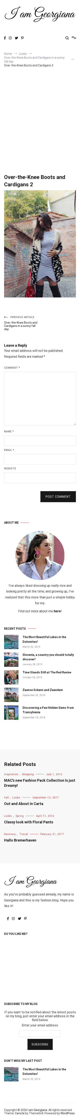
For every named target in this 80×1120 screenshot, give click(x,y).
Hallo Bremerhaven (20, 840)
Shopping (28, 774)
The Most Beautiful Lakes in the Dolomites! (44, 639)
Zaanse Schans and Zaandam (43, 690)
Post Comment (58, 496)
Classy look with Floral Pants (28, 822)
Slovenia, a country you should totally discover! (48, 657)
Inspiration (11, 774)
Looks (16, 797)
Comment (12, 367)
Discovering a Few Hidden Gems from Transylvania (48, 710)
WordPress (68, 1113)
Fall (6, 797)
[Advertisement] (40, 115)
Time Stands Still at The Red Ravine (47, 672)
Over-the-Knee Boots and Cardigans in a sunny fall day (20, 323)
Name (9, 431)
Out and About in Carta (23, 803)
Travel (23, 834)
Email (9, 450)
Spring (20, 816)
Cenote (20, 1113)
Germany (10, 834)
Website (10, 468)
